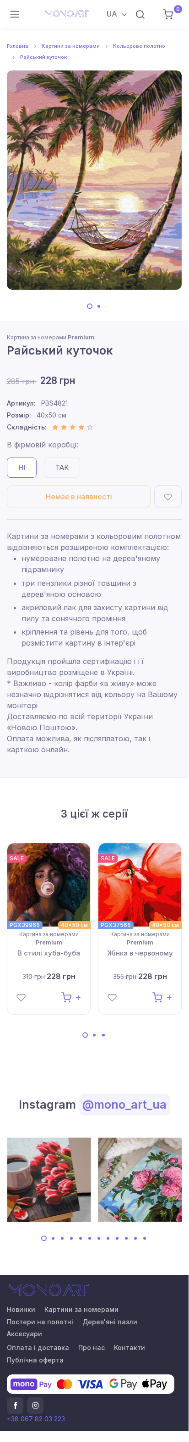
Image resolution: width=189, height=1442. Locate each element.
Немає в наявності (79, 496)
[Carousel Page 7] (99, 1238)
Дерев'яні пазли (109, 1322)
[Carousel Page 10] (126, 1238)
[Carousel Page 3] (103, 1035)
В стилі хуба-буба (48, 953)
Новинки (21, 1309)
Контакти (129, 1347)
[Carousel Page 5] (80, 1238)
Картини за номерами (71, 46)
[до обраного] (168, 496)
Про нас (91, 1347)
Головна (17, 46)
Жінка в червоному (140, 953)
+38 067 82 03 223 (36, 1419)
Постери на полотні (40, 1322)
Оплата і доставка (38, 1347)
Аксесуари (24, 1334)
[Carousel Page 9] (117, 1238)
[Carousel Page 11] (135, 1238)
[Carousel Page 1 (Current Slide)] (89, 306)
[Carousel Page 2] (99, 306)
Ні (21, 467)
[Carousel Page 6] (89, 1238)
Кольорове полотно (139, 46)
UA (113, 13)
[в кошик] (71, 996)
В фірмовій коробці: (42, 444)
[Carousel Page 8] (108, 1238)
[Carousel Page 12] (144, 1238)
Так (62, 467)
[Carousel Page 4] (71, 1238)
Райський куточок (43, 57)
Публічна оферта (35, 1360)
